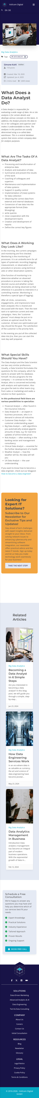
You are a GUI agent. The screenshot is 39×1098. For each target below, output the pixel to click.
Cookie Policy (19, 1072)
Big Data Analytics (9, 52)
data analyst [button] (19, 57)
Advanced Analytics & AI (19, 1000)
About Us (19, 1019)
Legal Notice (19, 1063)
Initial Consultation (19, 1033)
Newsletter (19, 1048)
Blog (19, 1044)
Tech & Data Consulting (19, 1009)
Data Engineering (19, 1004)
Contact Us (19, 1028)
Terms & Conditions (19, 1077)
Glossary (19, 1053)
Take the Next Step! (18, 565)
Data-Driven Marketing (19, 995)
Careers (19, 1024)
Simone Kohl (10, 64)
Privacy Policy (19, 1068)
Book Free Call (19, 949)
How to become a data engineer (15, 473)
